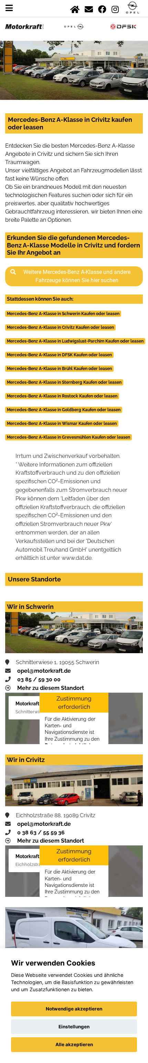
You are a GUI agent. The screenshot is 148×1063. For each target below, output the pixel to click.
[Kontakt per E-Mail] (89, 8)
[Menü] (9, 8)
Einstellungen (74, 1026)
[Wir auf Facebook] (102, 8)
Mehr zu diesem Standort (50, 688)
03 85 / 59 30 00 (39, 679)
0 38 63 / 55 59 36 (41, 832)
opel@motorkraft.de (44, 671)
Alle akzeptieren (74, 1044)
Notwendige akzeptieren (74, 1009)
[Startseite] (75, 8)
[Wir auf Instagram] (115, 8)
